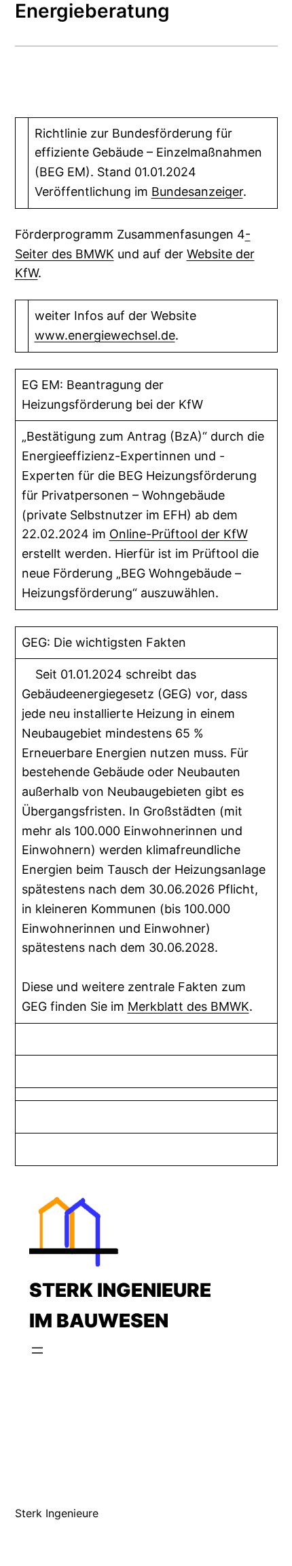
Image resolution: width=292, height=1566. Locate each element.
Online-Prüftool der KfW (178, 534)
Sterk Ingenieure (56, 1513)
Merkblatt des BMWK (188, 1006)
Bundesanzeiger (197, 191)
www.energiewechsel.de (105, 335)
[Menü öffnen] (37, 1350)
